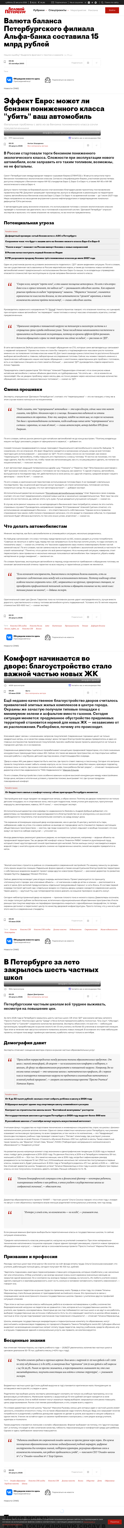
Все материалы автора (37, 146)
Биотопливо (57, 625)
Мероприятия (78, 10)
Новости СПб (27, 628)
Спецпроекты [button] (58, 10)
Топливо (85, 625)
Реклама (93, 10)
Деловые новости (59, 929)
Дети (99, 1480)
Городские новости (11, 1483)
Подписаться (61, 2)
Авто (47, 625)
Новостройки (9, 932)
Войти (112, 10)
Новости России (36, 625)
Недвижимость (76, 929)
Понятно (114, 1522)
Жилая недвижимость (109, 929)
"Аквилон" (25, 874)
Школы (24, 1483)
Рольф (52, 309)
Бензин (39, 628)
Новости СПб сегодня (18, 625)
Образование (110, 1480)
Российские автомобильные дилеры (64, 493)
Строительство (91, 929)
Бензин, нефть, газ (11, 628)
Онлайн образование (17, 1480)
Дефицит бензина (98, 625)
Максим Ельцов (71, 770)
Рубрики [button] (39, 10)
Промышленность (72, 625)
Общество (90, 1480)
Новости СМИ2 (11, 88)
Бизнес (80, 1480)
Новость (13, 929)
